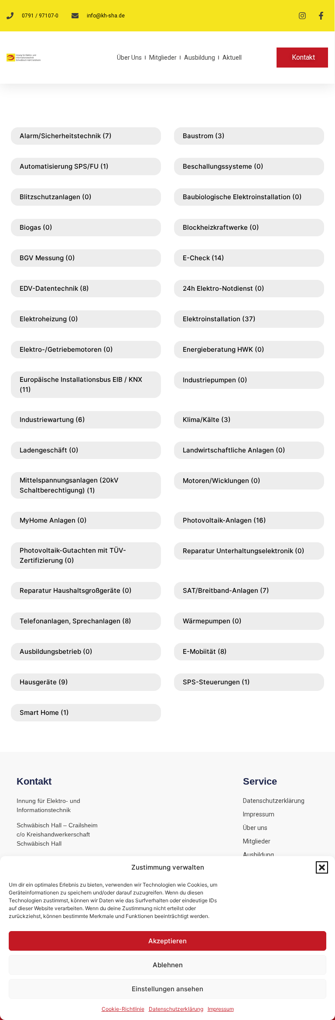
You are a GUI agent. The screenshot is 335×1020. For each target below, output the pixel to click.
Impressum (221, 1009)
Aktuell (232, 57)
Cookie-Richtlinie (123, 1009)
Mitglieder (163, 57)
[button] (322, 867)
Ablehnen (168, 965)
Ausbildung (199, 57)
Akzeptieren (167, 941)
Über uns (129, 57)
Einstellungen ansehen (167, 989)
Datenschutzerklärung (176, 1009)
